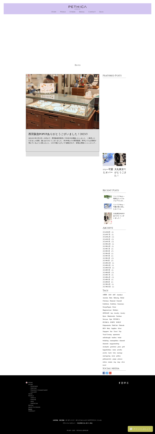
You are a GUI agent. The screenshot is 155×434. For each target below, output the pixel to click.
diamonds (105, 344)
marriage (119, 353)
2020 (109, 295)
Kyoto (104, 316)
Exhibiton (113, 304)
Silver (119, 328)
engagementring (114, 344)
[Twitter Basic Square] (107, 373)
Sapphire (114, 328)
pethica (118, 356)
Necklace (119, 316)
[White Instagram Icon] (122, 383)
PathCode (115, 325)
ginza (119, 347)
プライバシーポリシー (69, 423)
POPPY (112, 322)
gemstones (113, 347)
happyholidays (107, 350)
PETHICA (116, 319)
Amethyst (120, 295)
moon (113, 356)
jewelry (105, 353)
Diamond (112, 301)
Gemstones (120, 304)
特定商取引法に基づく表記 (84, 423)
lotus (114, 353)
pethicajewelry (107, 359)
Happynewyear (107, 310)
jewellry (119, 350)
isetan (114, 350)
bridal (119, 337)
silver (123, 362)
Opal (110, 319)
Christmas (106, 301)
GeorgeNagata (107, 307)
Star (111, 331)
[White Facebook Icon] (119, 383)
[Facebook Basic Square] (104, 373)
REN (104, 328)
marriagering (106, 356)
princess (120, 359)
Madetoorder (111, 316)
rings (118, 362)
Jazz (112, 313)
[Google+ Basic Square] (110, 373)
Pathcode (121, 325)
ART (114, 295)
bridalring (106, 340)
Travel (115, 331)
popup (114, 359)
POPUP (118, 322)
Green (114, 307)
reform (105, 362)
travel (104, 365)
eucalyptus (106, 347)
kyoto (110, 353)
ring (115, 362)
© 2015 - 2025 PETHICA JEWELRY (77, 430)
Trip (120, 331)
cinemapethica (114, 340)
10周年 (105, 295)
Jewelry (123, 313)
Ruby (108, 328)
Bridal (122, 298)
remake (110, 362)
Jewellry (116, 313)
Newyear (105, 319)
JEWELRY (106, 313)
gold (123, 347)
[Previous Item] (106, 159)
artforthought (107, 337)
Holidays (115, 310)
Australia (105, 298)
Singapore (106, 331)
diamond (122, 340)
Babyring (116, 298)
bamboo (114, 337)
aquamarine (116, 334)
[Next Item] (122, 159)
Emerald (119, 301)
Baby (110, 298)
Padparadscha (107, 325)
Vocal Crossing (107, 334)
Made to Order (34, 407)
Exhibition (106, 304)
